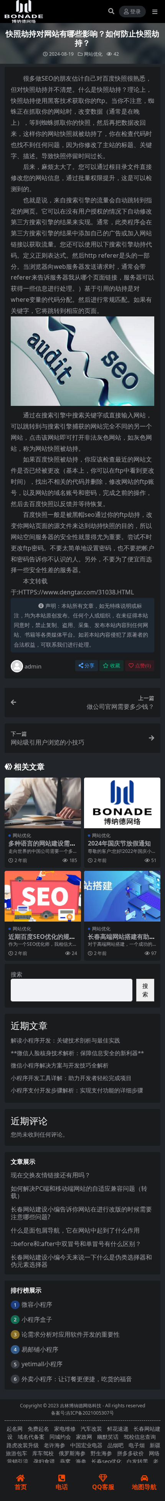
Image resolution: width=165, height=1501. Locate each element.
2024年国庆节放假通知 (119, 843)
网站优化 (93, 54)
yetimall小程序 (42, 1364)
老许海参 (54, 1445)
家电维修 (65, 1428)
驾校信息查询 (140, 1436)
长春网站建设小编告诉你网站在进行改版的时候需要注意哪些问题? (81, 1213)
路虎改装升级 (23, 1445)
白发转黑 (137, 1461)
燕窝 (65, 1461)
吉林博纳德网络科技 (80, 1405)
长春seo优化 (106, 1461)
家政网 (84, 1436)
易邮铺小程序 (39, 1349)
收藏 (115, 666)
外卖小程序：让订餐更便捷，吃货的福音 (76, 1379)
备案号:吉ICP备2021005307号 (82, 1413)
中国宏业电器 (86, 1445)
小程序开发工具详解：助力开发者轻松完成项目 (71, 1078)
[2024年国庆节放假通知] (122, 803)
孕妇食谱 (44, 1461)
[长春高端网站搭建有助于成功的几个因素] (122, 896)
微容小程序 (36, 1304)
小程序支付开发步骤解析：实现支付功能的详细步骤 (77, 1090)
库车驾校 (43, 1453)
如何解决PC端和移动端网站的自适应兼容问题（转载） (79, 1192)
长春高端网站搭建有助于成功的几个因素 (121, 940)
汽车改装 (91, 1428)
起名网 (15, 1428)
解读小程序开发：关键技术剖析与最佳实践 (65, 1040)
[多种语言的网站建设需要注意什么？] (43, 803)
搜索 (16, 974)
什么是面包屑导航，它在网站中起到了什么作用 (75, 1230)
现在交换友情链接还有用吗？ (51, 1175)
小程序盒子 (36, 1319)
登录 (135, 12)
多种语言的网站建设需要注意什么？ (42, 847)
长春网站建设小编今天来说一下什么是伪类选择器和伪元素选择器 (81, 1261)
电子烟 (137, 1445)
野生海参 (101, 1453)
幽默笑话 (108, 1436)
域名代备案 (31, 1436)
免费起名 (38, 1428)
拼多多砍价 (130, 1453)
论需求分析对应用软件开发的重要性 (70, 1334)
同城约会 (60, 1436)
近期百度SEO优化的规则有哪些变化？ (42, 940)
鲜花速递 (118, 1428)
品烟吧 (115, 1445)
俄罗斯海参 (72, 1453)
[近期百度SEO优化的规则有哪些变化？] (43, 896)
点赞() (143, 666)
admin (33, 666)
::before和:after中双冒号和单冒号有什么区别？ (76, 1244)
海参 (81, 1461)
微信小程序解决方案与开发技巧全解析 (60, 1065)
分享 (89, 666)
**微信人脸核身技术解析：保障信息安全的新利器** (77, 1053)
